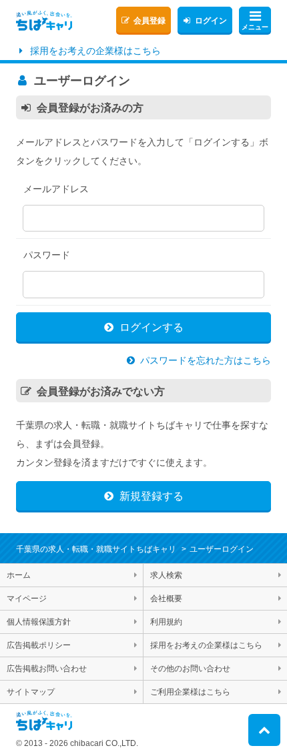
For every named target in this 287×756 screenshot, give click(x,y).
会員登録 (149, 20)
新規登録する (151, 496)
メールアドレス (56, 188)
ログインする (151, 327)
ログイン (211, 20)
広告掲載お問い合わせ (47, 668)
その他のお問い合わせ (190, 668)
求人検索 (166, 575)
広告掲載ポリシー (39, 645)
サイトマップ (31, 692)
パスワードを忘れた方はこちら (205, 360)
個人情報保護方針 (39, 622)
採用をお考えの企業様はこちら (95, 50)
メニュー (255, 27)
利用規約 (166, 622)
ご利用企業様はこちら (190, 692)
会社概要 (166, 598)
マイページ (27, 598)
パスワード (46, 255)
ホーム (19, 575)
